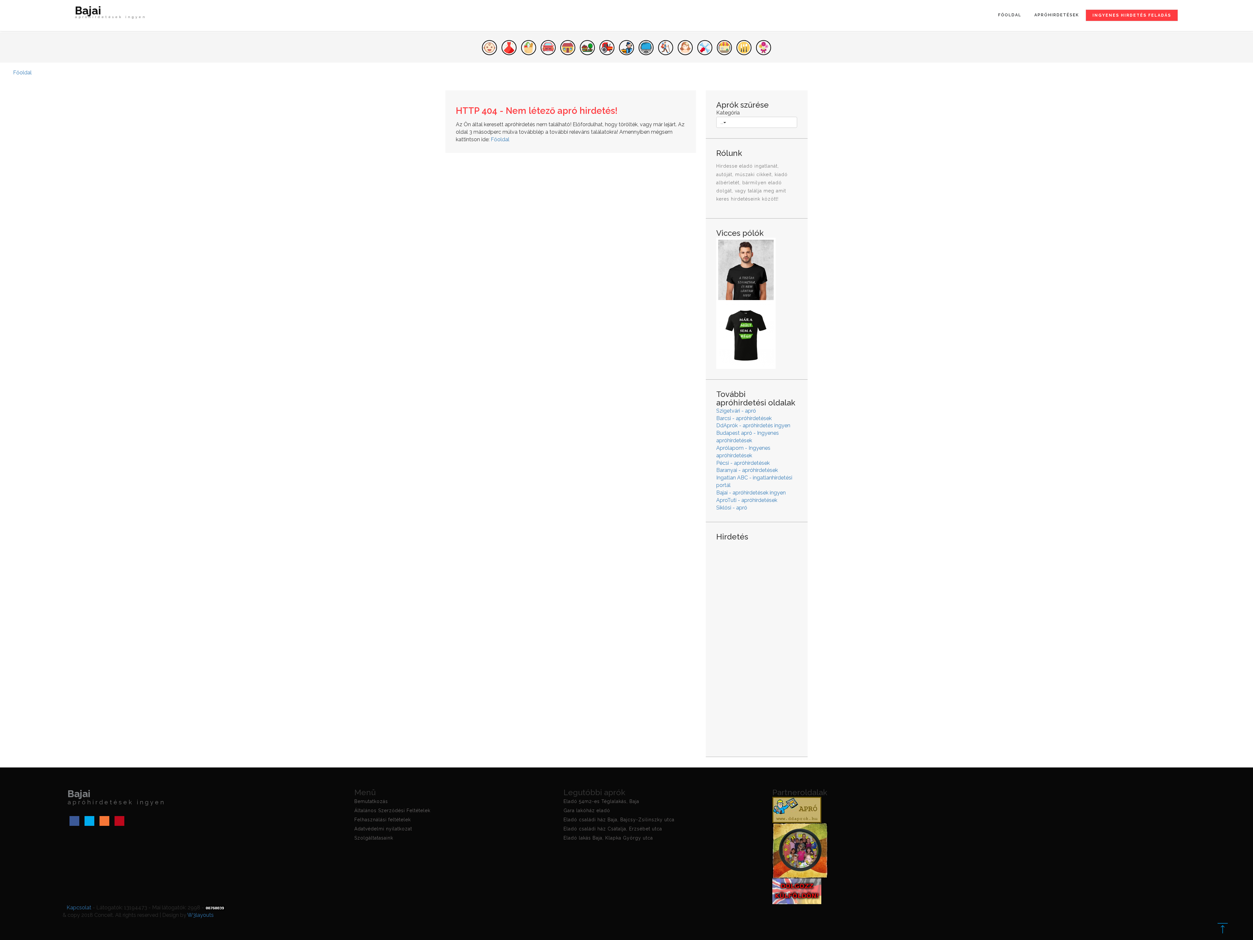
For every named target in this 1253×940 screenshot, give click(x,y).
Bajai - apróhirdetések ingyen (751, 493)
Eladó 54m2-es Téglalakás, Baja (601, 801)
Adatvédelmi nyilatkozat (383, 828)
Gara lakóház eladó (587, 810)
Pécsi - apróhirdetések (743, 463)
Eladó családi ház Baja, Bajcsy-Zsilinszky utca (619, 819)
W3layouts (200, 915)
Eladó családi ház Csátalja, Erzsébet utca (613, 828)
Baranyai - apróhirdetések (747, 470)
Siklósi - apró (731, 508)
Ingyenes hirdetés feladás (1131, 15)
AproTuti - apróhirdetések (746, 500)
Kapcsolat (79, 907)
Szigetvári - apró (736, 411)
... (721, 122)
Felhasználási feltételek (382, 819)
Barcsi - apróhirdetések (744, 418)
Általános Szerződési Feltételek (392, 810)
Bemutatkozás (371, 801)
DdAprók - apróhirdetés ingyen (753, 425)
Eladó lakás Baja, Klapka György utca (608, 838)
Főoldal (1009, 15)
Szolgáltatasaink (373, 838)
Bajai (111, 13)
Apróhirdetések (1056, 15)
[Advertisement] (756, 644)
